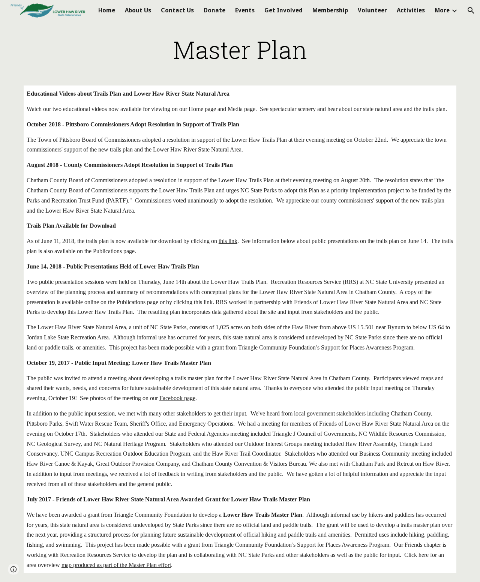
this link (228, 241)
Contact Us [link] (177, 10)
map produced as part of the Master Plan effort (116, 565)
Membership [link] (330, 10)
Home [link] (106, 10)
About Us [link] (138, 10)
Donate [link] (214, 10)
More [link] (442, 10)
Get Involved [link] (283, 10)
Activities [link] (411, 10)
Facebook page (177, 398)
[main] (240, 50)
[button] (471, 11)
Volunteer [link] (372, 10)
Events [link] (245, 10)
